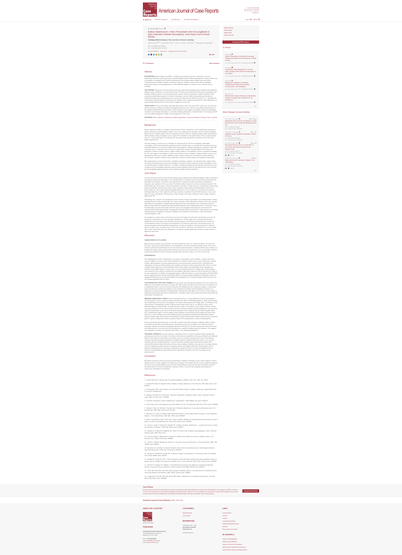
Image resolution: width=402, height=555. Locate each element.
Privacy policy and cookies (230, 529)
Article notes (163, 51)
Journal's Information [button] (191, 19)
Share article (228, 32)
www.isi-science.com (152, 542)
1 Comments (149, 63)
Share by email (228, 35)
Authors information (153, 51)
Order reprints (228, 30)
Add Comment (214, 63)
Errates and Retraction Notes (230, 524)
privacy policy (210, 493)
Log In (247, 19)
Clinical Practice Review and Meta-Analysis (234, 550)
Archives (224, 518)
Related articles (229, 28)
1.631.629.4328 (254, 8)
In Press (224, 515)
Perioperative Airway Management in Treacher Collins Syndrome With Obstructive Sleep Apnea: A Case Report (240, 71)
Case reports (186, 515)
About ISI (225, 526)
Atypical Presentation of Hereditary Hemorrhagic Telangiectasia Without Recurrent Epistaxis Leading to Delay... (240, 58)
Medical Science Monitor (229, 541)
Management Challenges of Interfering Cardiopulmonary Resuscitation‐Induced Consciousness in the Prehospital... (237, 84)
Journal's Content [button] (161, 19)
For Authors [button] (175, 19)
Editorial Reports (187, 513)
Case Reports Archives (228, 521)
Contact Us (255, 12)
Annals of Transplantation (229, 539)
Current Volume (226, 513)
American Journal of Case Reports (232, 544)
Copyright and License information (177, 51)
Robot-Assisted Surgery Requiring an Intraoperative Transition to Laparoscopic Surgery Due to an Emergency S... (240, 98)
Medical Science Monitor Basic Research (234, 547)
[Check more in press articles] (255, 106)
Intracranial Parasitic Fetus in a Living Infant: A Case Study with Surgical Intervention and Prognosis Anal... (239, 147)
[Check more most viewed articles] (255, 170)
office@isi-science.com (153, 540)
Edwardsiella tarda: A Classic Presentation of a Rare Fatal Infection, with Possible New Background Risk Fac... (241, 123)
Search (255, 19)
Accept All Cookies (251, 491)
